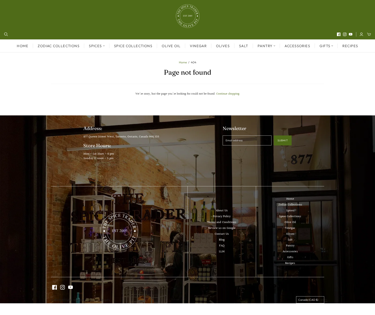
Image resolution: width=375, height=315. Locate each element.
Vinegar (198, 46)
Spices (290, 210)
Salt (243, 46)
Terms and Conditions (221, 222)
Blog (222, 239)
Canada (308, 300)
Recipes (350, 46)
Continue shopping (227, 94)
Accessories (297, 46)
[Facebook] (339, 34)
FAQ (222, 245)
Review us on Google (222, 228)
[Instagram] (344, 34)
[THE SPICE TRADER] (187, 16)
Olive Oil (171, 46)
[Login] (361, 34)
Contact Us (222, 234)
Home (22, 46)
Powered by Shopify (97, 300)
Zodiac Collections (58, 46)
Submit (283, 140)
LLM (222, 251)
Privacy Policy (222, 216)
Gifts (290, 257)
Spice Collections (133, 46)
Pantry (290, 245)
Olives (223, 46)
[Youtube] (350, 34)
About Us (222, 210)
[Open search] (6, 34)
